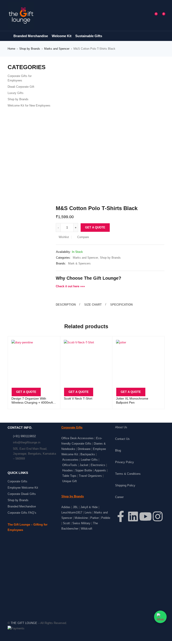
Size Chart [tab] (93, 304)
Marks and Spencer (56, 48)
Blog (118, 450)
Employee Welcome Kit (23, 487)
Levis (88, 512)
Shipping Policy (125, 485)
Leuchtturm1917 (71, 512)
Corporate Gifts (17, 481)
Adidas (65, 507)
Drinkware (84, 449)
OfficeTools (69, 465)
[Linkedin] (133, 516)
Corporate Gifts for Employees (20, 78)
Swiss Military (81, 523)
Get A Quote (95, 227)
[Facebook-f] (120, 516)
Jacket (84, 465)
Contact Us (122, 439)
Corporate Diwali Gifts (22, 494)
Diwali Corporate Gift (21, 86)
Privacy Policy (124, 462)
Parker (94, 518)
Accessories (70, 459)
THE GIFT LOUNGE (24, 623)
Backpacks (87, 454)
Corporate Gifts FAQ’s (22, 512)
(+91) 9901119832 (24, 436)
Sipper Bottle (83, 470)
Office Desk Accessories (77, 438)
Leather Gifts (89, 459)
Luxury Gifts (16, 93)
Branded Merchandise (22, 506)
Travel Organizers (90, 475)
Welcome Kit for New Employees (29, 105)
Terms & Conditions (128, 473)
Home (11, 48)
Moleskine (81, 518)
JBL (75, 507)
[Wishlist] (153, 15)
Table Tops (69, 475)
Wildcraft (86, 528)
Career (119, 497)
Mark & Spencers (79, 263)
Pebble (105, 518)
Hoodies (67, 470)
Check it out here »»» (70, 286)
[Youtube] (145, 516)
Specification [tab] (121, 304)
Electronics (98, 465)
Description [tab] (66, 304)
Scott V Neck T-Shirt (78, 398)
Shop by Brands (29, 48)
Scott (66, 523)
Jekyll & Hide (89, 507)
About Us (121, 427)
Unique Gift (69, 481)
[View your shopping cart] (161, 15)
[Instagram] (157, 516)
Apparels (100, 470)
